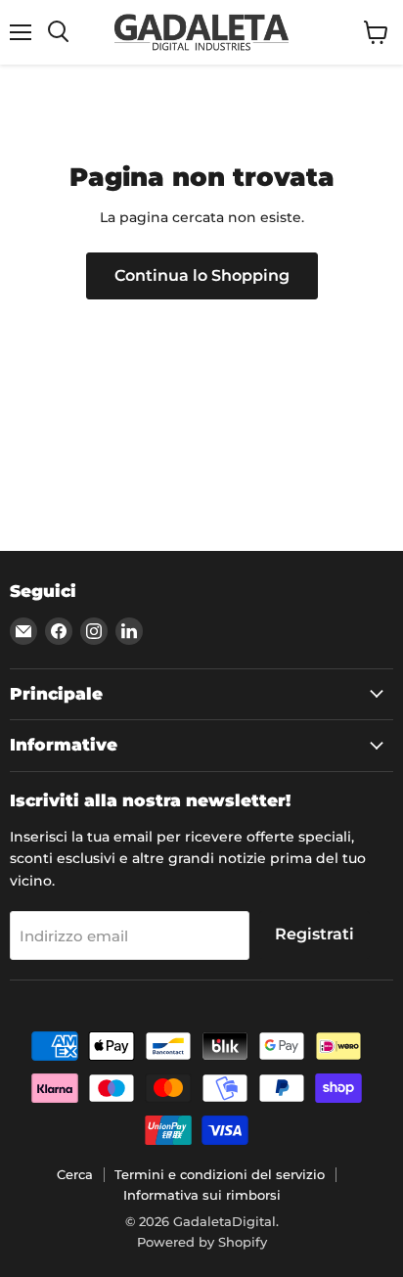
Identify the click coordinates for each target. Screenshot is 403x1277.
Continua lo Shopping (202, 275)
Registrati (314, 934)
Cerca (75, 1174)
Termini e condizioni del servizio (219, 1174)
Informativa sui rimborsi (202, 1195)
